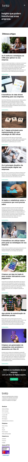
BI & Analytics (4, 418)
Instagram (4, 438)
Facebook (4, 440)
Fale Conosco (14, 379)
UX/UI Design (4, 416)
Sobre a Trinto (5, 425)
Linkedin (3, 442)
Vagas (3, 427)
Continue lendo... (5, 74)
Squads (3, 429)
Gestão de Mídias (5, 409)
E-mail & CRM (4, 414)
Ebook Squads (5, 431)
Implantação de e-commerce (7, 420)
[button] (24, 5)
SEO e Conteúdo (5, 410)
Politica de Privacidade (6, 433)
